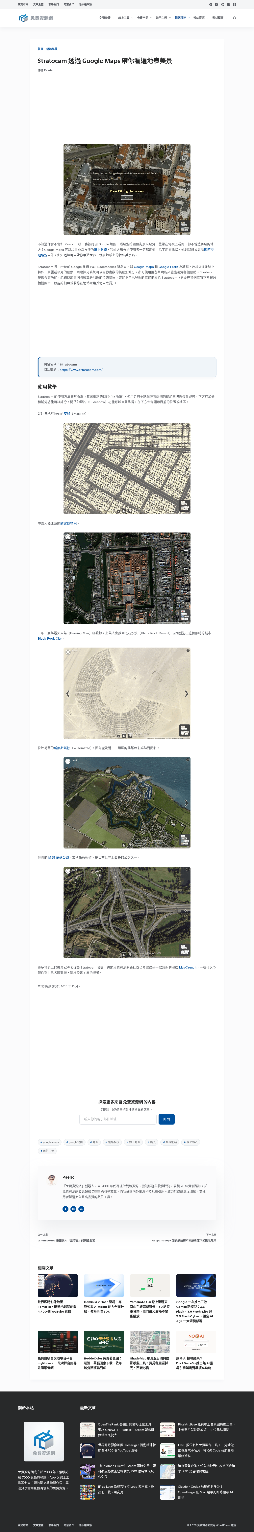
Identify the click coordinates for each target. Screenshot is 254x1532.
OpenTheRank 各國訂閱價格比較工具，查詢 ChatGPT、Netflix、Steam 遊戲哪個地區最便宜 (126, 1429)
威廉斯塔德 (62, 748)
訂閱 (166, 1119)
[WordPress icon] (81, 1209)
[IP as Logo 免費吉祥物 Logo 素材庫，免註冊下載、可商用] (87, 1492)
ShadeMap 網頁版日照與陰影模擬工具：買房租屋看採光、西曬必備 (149, 1363)
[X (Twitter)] (216, 4)
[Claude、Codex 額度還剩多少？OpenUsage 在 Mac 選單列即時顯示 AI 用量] (167, 1492)
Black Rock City (50, 638)
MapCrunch (187, 967)
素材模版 (217, 17)
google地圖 (74, 1142)
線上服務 (100, 250)
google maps (49, 1142)
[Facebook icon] (65, 1209)
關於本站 (23, 4)
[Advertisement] (127, 108)
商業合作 (69, 4)
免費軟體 (105, 17)
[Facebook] (210, 4)
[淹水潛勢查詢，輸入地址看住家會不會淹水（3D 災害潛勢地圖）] (167, 1471)
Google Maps (144, 267)
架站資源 (199, 17)
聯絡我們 (53, 4)
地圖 (94, 1142)
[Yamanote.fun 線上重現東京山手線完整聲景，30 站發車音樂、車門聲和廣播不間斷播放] (150, 1285)
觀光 (151, 1142)
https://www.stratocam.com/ (81, 370)
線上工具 (123, 17)
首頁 (40, 49)
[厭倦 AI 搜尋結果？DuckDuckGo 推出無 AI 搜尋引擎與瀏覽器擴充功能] (196, 1342)
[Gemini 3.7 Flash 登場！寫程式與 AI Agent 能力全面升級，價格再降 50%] (104, 1285)
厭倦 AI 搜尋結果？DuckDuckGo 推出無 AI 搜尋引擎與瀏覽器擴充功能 (194, 1363)
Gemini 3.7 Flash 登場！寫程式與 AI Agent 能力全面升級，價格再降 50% (104, 1306)
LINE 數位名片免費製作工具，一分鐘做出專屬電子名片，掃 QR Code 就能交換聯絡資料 (206, 1450)
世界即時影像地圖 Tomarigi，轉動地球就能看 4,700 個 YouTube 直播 (57, 1306)
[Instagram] (228, 4)
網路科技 (180, 17)
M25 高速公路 (58, 857)
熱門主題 (161, 17)
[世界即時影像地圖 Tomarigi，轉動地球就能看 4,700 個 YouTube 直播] (58, 1285)
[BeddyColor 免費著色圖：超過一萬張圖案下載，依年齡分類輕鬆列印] (104, 1342)
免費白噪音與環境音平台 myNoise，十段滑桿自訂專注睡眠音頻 (57, 1363)
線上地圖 (133, 1142)
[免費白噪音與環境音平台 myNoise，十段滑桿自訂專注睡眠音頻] (58, 1342)
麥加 (67, 414)
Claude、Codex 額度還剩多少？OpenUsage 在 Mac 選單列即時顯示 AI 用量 (205, 1492)
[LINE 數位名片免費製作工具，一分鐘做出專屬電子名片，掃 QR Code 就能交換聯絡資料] (167, 1450)
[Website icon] (73, 1209)
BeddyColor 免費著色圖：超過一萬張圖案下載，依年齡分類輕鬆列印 (103, 1363)
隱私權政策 (85, 4)
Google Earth (168, 267)
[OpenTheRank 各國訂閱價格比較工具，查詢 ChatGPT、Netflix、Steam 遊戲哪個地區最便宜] (87, 1429)
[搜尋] (234, 17)
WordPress (223, 1525)
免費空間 (142, 17)
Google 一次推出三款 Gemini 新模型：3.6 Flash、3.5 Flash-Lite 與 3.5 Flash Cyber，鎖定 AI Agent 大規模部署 (194, 1311)
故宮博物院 (68, 523)
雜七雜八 (191, 1142)
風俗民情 (47, 1151)
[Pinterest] (222, 4)
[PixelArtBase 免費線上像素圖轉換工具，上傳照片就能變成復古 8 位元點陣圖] (167, 1429)
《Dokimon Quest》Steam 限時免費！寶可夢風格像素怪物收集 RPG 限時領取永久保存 (127, 1471)
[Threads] (234, 4)
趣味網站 (170, 1142)
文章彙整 (38, 4)
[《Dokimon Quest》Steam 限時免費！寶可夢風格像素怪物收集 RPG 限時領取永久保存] (87, 1471)
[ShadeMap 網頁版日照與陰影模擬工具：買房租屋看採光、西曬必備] (150, 1342)
